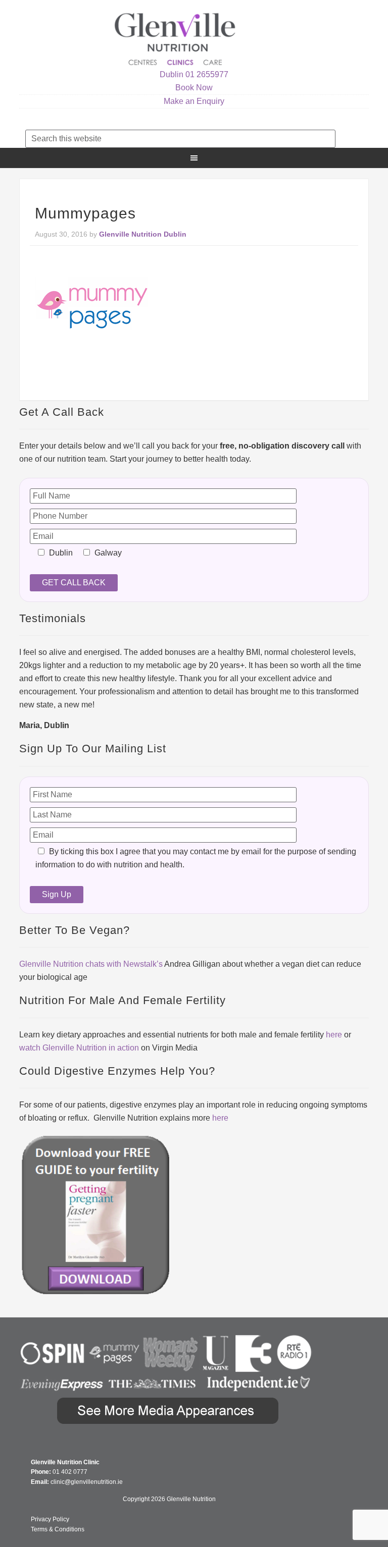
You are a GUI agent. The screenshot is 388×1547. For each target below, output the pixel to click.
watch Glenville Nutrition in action (79, 1047)
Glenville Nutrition (176, 39)
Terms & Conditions (57, 1529)
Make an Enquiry (194, 101)
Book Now (194, 87)
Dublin (171, 74)
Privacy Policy (50, 1519)
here (334, 1034)
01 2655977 (206, 74)
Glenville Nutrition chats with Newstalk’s (91, 964)
